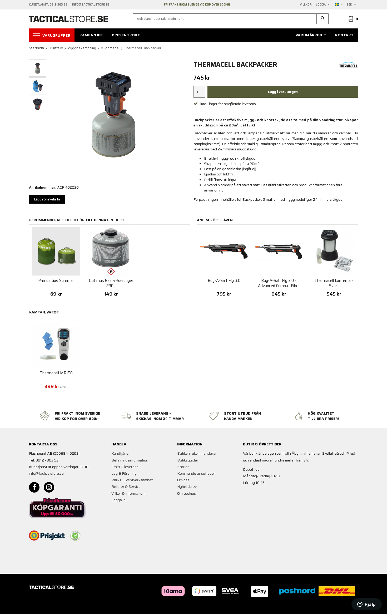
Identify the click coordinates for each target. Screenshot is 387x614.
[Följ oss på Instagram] (49, 487)
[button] (323, 18)
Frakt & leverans (124, 467)
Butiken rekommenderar (197, 453)
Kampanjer (91, 35)
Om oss (183, 480)
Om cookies (186, 493)
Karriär (183, 467)
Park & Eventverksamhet (132, 480)
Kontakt (344, 35)
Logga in (323, 5)
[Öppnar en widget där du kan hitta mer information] (366, 604)
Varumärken (309, 35)
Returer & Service (126, 486)
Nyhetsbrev (187, 486)
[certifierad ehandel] (75, 536)
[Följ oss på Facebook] (34, 487)
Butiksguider (187, 460)
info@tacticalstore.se (46, 473)
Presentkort (126, 35)
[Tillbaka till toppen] (350, 606)
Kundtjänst (120, 453)
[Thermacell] (348, 64)
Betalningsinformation (129, 460)
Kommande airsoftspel (196, 473)
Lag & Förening (124, 473)
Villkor (306, 5)
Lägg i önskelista (47, 199)
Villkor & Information (128, 493)
